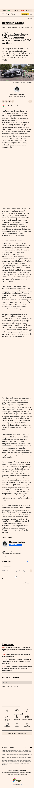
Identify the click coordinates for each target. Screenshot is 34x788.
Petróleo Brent (30, 10)
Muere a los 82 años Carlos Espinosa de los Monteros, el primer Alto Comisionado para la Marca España (17, 649)
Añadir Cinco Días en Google (11, 106)
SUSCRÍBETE (25, 14)
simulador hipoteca (17, 713)
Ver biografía (13, 544)
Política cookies (22, 770)
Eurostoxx (9, 686)
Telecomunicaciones (12, 27)
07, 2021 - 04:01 (19, 96)
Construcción (28, 27)
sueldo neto (27, 713)
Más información (6, 579)
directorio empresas (27, 719)
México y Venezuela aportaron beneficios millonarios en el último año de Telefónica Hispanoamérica (17, 668)
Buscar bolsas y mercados (10, 677)
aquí (28, 583)
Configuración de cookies (8, 772)
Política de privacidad (19, 772)
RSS (12, 774)
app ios (17, 726)
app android (27, 726)
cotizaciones (7, 726)
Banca (3, 27)
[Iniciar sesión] (31, 14)
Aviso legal (15, 770)
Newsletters (16, 774)
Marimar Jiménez (17, 94)
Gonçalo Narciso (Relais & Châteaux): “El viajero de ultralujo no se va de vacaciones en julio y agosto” (17, 661)
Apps (16, 571)
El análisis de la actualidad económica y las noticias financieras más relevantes (14, 552)
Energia (21, 27)
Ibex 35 (4, 10)
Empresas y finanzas (13, 23)
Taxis (12, 571)
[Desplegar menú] (3, 14)
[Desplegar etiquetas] (31, 570)
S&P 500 (16, 10)
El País (30, 18)
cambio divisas (17, 719)
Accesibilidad (28, 772)
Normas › (29, 562)
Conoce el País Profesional (17, 733)
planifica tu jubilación (7, 720)
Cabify (3, 571)
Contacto (10, 770)
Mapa (9, 774)
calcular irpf (7, 713)
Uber (8, 571)
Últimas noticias (7, 644)
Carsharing (22, 571)
